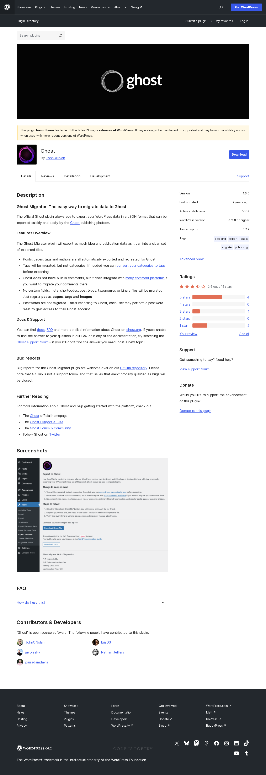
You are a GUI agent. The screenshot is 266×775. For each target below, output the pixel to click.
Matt (211, 712)
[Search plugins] (61, 35)
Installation (72, 176)
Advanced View (192, 259)
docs (41, 330)
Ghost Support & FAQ (46, 422)
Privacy (22, 725)
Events (163, 712)
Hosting (22, 719)
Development (100, 176)
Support (243, 176)
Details (26, 176)
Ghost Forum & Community (50, 428)
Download (239, 154)
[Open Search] (221, 7)
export (233, 238)
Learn (115, 705)
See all (244, 334)
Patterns (70, 725)
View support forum (194, 369)
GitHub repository (133, 368)
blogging (220, 238)
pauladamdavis (36, 662)
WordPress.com (218, 705)
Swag (164, 725)
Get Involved (168, 705)
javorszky (32, 652)
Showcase (71, 705)
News (20, 712)
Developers (119, 719)
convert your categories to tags (141, 265)
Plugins (69, 719)
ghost (244, 238)
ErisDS (106, 642)
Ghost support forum (32, 342)
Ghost (75, 223)
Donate (165, 719)
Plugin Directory (28, 21)
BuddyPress (216, 725)
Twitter (54, 434)
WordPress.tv (122, 725)
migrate (227, 247)
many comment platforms (145, 278)
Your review (188, 334)
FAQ (50, 330)
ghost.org (133, 330)
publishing (241, 247)
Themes (69, 712)
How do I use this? (31, 602)
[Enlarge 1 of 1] (162, 464)
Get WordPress (246, 7)
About (21, 705)
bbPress (213, 719)
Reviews (47, 176)
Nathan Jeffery (112, 652)
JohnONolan (55, 158)
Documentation (121, 712)
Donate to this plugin (195, 411)
